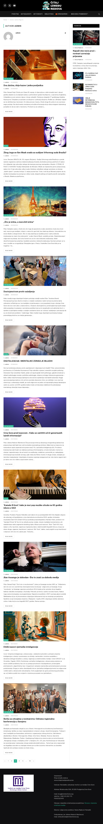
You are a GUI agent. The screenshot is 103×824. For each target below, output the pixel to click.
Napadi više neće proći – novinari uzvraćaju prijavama (84, 53)
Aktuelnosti (26, 14)
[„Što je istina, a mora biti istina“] (35, 201)
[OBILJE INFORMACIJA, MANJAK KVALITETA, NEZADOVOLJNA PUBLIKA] (78, 100)
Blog (6, 145)
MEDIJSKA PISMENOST (79, 14)
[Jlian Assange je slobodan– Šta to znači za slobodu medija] (35, 557)
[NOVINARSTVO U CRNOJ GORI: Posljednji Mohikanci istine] (78, 87)
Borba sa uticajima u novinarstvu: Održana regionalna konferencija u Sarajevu (29, 720)
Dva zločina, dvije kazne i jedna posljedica (23, 85)
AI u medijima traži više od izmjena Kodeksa (91, 75)
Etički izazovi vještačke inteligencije (21, 647)
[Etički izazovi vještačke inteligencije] (35, 626)
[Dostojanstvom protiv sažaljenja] (35, 271)
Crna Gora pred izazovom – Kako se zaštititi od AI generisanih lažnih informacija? (33, 434)
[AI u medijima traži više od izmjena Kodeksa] (78, 75)
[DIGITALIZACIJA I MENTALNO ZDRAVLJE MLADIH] (35, 340)
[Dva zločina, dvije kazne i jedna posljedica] (35, 65)
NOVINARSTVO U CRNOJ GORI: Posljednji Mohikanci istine (91, 87)
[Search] (99, 14)
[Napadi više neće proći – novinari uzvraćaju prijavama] (86, 37)
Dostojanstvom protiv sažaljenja (19, 291)
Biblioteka (49, 14)
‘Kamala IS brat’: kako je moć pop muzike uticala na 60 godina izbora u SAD (33, 506)
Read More (8, 111)
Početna (15, 14)
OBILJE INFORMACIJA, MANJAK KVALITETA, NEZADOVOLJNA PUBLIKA (92, 102)
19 (30, 761)
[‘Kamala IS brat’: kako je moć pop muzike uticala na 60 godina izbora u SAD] (35, 485)
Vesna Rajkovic (79, 47)
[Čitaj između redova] (51, 5)
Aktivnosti (38, 14)
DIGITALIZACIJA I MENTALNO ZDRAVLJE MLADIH (28, 361)
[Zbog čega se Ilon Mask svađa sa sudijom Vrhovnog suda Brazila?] (35, 132)
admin (18, 33)
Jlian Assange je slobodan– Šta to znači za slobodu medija (31, 577)
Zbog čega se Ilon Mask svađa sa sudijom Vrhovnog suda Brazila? (35, 152)
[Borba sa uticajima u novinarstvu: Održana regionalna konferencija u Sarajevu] (35, 698)
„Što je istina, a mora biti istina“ (19, 222)
